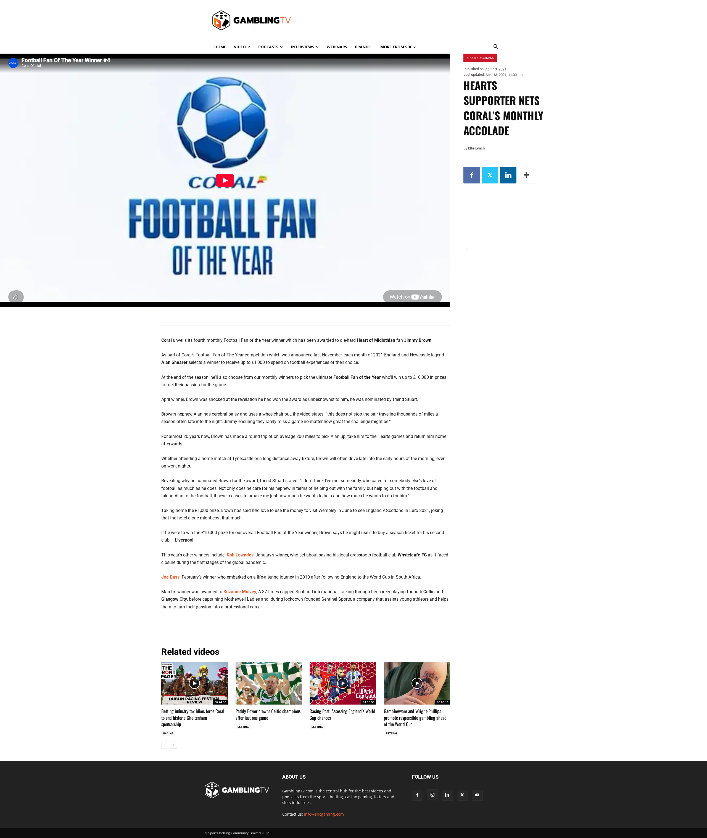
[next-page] (173, 745)
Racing (168, 733)
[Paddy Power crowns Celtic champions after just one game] (269, 683)
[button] (496, 47)
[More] (526, 175)
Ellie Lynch (476, 148)
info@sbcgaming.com (324, 814)
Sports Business (480, 58)
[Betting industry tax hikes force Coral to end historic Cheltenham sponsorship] (194, 683)
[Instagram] (432, 794)
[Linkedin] (508, 175)
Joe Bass (170, 577)
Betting (243, 726)
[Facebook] (471, 175)
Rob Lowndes (240, 555)
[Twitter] (490, 175)
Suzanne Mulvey (239, 591)
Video (240, 46)
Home (220, 46)
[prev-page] (164, 745)
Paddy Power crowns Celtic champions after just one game (268, 714)
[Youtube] (477, 795)
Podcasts (268, 46)
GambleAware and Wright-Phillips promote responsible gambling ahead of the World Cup (415, 718)
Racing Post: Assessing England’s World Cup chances (342, 714)
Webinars (337, 46)
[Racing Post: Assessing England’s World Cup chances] (343, 683)
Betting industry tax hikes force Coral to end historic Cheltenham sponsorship (192, 718)
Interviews (302, 46)
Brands (363, 46)
